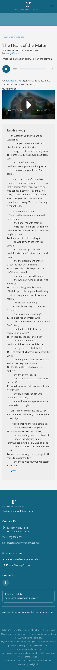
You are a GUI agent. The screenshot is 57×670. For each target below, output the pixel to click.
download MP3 (13, 80)
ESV (14, 471)
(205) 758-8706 (14, 537)
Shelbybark (33, 664)
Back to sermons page (14, 36)
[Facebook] (5, 583)
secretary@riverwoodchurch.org (23, 542)
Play (6, 69)
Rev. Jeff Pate (12, 53)
